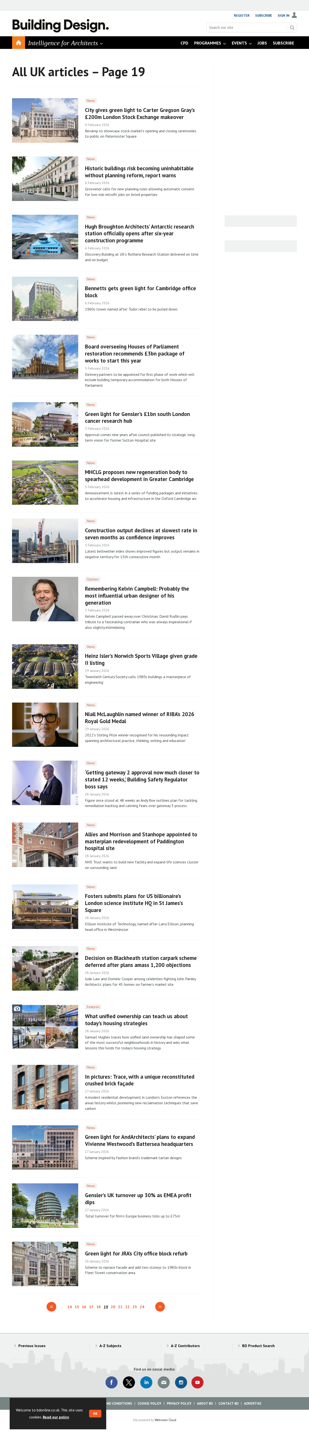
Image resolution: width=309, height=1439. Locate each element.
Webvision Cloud (165, 1420)
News (91, 100)
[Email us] (163, 1382)
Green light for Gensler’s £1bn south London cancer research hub (137, 417)
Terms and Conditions (112, 1403)
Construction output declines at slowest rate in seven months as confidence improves (141, 534)
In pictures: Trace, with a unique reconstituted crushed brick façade (139, 1080)
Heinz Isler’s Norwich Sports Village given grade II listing (141, 659)
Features (93, 1007)
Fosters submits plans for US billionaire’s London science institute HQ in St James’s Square (134, 902)
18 (98, 1306)
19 (106, 1306)
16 (84, 1306)
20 (113, 1306)
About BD (205, 1403)
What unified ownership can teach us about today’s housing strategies (136, 1020)
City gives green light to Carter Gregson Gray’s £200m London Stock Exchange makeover (140, 113)
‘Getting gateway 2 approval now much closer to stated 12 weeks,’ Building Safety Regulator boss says (142, 779)
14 (69, 1306)
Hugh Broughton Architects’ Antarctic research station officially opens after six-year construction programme (139, 233)
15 (77, 1306)
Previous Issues (32, 1345)
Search (292, 27)
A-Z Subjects (110, 1345)
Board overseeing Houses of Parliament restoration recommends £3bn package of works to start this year (134, 353)
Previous (51, 1307)
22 (127, 1306)
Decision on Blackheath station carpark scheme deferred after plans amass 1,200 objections (141, 961)
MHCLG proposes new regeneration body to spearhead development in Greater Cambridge (139, 475)
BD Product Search (258, 1345)
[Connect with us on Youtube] (197, 1382)
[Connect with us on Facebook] (111, 1382)
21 (120, 1306)
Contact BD (228, 1403)
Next (160, 1307)
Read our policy (56, 1417)
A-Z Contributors (185, 1345)
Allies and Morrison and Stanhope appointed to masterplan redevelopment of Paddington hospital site (141, 841)
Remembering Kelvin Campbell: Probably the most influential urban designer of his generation (137, 595)
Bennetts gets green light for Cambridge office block (140, 292)
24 (142, 1306)
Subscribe (263, 15)
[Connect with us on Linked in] (146, 1382)
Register (242, 15)
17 (91, 1306)
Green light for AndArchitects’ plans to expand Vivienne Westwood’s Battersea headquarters (140, 1140)
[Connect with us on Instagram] (181, 1382)
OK (95, 1413)
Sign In (283, 15)
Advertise (252, 1403)
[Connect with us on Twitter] (129, 1382)
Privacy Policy (179, 1403)
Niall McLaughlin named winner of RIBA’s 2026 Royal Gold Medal (139, 718)
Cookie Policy (149, 1403)
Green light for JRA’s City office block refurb (136, 1253)
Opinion (92, 579)
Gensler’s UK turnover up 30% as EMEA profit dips (138, 1199)
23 (135, 1306)
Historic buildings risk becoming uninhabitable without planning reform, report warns (139, 172)
